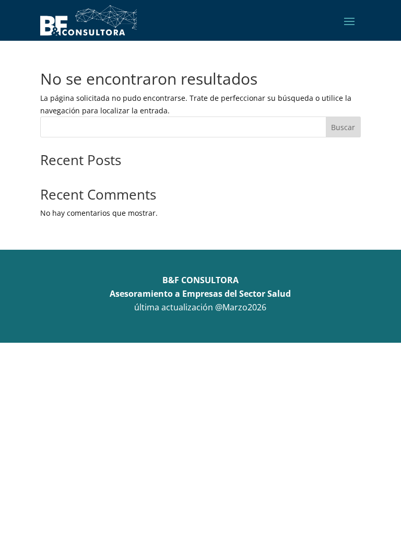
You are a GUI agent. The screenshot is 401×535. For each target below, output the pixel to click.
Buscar (343, 127)
